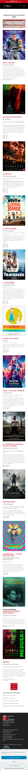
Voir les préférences (14, 765)
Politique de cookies (8, 768)
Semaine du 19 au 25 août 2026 (10, 703)
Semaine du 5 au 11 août (9, 698)
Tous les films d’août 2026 (9, 695)
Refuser (14, 761)
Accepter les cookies (14, 757)
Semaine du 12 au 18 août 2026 (10, 700)
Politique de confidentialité (18, 768)
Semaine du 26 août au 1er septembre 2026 (13, 706)
